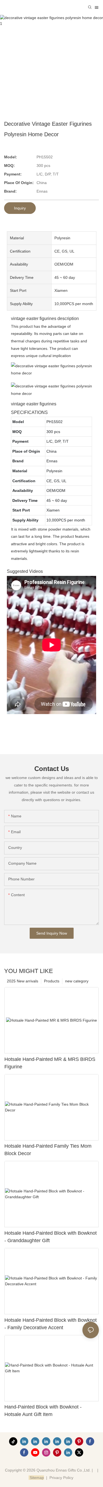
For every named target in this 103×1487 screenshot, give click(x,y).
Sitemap (36, 1477)
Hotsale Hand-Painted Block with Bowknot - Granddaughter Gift (50, 1236)
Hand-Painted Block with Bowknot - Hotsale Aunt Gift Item (43, 1410)
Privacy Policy (61, 1477)
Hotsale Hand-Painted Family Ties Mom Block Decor (47, 1149)
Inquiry (20, 208)
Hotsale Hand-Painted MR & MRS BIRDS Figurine (49, 1062)
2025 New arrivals (22, 981)
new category (76, 981)
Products (51, 981)
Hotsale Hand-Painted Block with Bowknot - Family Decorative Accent (50, 1323)
